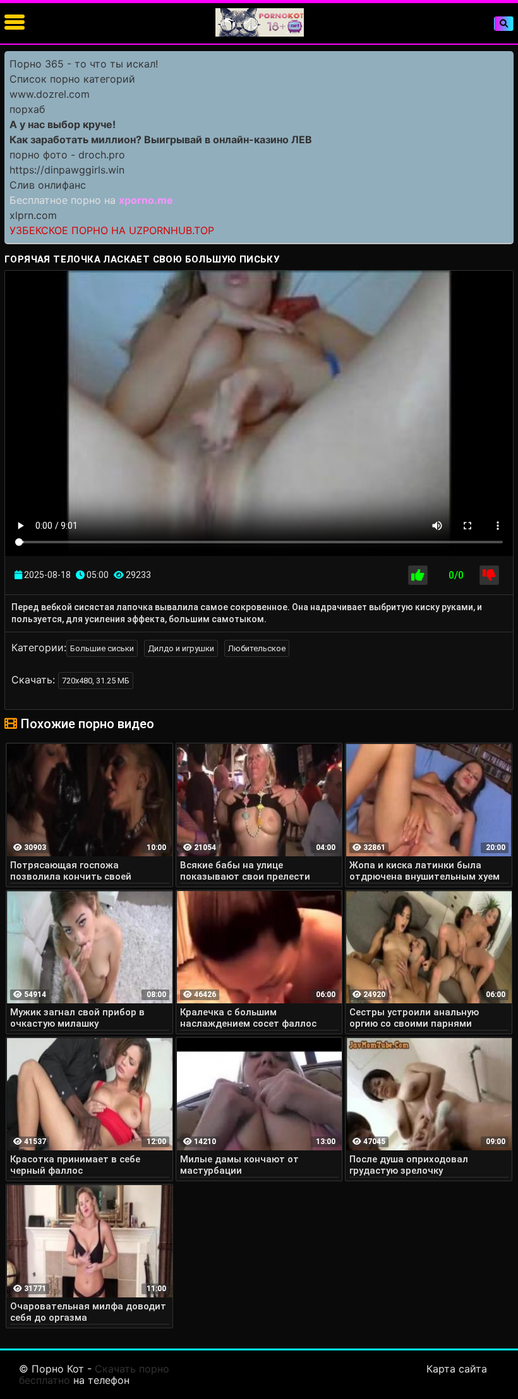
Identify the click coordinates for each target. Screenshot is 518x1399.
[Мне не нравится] (489, 575)
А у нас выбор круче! (62, 124)
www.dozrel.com (49, 94)
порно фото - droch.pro (67, 154)
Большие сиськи (102, 648)
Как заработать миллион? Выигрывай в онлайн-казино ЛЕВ (160, 139)
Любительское (257, 648)
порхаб (27, 109)
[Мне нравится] (418, 575)
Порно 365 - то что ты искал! (83, 63)
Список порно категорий (72, 79)
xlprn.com (33, 215)
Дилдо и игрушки (181, 648)
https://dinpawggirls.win (66, 169)
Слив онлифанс (47, 185)
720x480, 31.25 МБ (96, 680)
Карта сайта (456, 1368)
